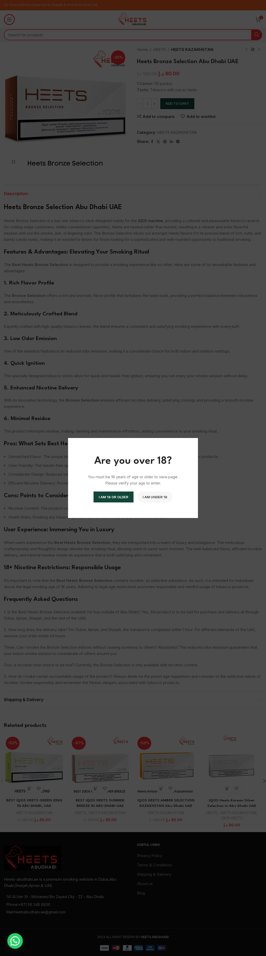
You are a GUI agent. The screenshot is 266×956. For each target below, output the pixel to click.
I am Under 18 (155, 497)
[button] (15, 941)
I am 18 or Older (113, 497)
